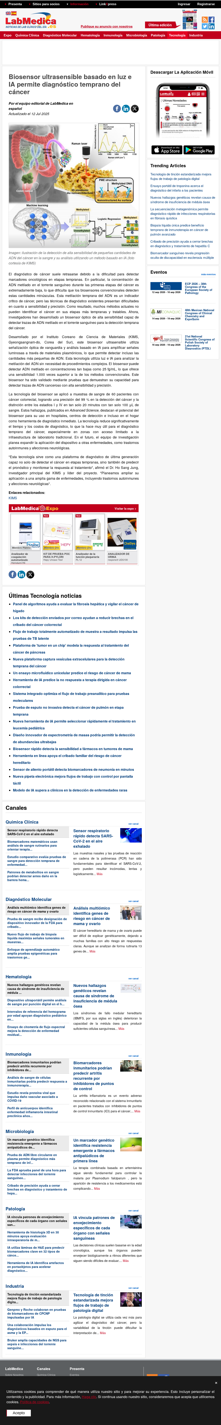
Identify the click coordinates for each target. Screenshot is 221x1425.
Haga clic (89, 1396)
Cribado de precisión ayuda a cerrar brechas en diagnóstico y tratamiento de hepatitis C (181, 243)
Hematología (90, 35)
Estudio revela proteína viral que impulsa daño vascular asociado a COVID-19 (32, 1097)
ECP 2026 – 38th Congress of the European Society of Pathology (198, 288)
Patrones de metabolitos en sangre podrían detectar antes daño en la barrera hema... (33, 876)
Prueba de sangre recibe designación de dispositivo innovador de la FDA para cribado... (37, 923)
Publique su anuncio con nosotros (107, 26)
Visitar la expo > (125, 508)
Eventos (74, 1375)
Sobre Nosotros (14, 1375)
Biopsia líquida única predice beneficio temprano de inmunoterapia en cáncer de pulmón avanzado (179, 229)
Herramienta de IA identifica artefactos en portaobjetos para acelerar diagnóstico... (35, 1267)
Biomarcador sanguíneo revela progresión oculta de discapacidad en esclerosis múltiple (182, 255)
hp (123, 3)
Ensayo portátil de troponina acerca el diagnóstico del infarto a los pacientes (176, 187)
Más (100, 874)
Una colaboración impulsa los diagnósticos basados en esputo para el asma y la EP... (37, 1329)
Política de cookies (34, 1401)
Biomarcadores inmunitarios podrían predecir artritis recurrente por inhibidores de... (34, 1066)
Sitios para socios (46, 4)
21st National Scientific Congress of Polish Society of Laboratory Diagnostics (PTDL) (200, 342)
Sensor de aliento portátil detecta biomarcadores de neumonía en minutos (73, 769)
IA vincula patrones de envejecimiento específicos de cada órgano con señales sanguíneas (94, 1228)
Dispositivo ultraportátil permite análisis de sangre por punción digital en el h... (36, 1002)
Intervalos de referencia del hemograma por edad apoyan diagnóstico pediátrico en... (37, 1015)
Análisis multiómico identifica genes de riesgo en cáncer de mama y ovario (36, 909)
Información (79, 4)
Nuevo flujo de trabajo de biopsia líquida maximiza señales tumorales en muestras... (35, 938)
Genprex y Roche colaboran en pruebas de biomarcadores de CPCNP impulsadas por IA (36, 1313)
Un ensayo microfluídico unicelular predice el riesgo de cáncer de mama (72, 672)
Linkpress (107, 4)
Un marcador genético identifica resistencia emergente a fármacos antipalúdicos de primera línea (94, 1150)
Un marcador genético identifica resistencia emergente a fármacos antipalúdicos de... (32, 1143)
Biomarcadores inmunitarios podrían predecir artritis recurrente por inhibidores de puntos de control (93, 1075)
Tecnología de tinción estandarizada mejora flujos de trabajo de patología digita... (34, 1298)
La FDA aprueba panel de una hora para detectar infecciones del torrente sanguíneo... (36, 1174)
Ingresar (184, 4)
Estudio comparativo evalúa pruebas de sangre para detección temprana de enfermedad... (36, 861)
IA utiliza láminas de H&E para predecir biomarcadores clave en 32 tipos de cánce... (35, 1251)
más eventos (208, 274)
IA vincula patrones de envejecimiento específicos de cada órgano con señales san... (37, 1221)
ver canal (133, 823)
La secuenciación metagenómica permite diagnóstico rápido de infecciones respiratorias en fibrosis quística (182, 213)
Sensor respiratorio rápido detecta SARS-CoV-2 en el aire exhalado (32, 832)
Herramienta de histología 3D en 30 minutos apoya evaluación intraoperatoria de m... (33, 1236)
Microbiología (136, 35)
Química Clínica (27, 35)
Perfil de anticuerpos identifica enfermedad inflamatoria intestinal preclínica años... (32, 1112)
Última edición (160, 24)
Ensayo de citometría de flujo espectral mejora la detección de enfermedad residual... (36, 1031)
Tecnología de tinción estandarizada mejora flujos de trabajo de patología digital (180, 176)
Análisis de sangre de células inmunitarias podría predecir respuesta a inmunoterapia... (37, 1081)
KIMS (13, 497)
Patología (158, 35)
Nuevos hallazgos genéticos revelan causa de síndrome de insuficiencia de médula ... (35, 989)
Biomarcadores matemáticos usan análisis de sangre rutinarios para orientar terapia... (32, 845)
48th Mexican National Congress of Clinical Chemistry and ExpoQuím (199, 314)
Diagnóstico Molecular (60, 35)
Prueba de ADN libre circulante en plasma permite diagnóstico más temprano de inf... (32, 1159)
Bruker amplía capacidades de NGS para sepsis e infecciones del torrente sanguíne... (36, 1344)
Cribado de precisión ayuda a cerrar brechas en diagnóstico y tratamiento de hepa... (37, 1189)
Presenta (15, 4)
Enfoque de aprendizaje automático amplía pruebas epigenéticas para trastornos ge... (33, 953)
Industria (196, 35)
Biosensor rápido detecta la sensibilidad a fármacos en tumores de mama (73, 748)
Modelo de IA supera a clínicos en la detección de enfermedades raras (70, 790)
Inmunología (113, 35)
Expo (7, 35)
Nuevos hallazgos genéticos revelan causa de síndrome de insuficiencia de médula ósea (182, 199)
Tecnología (177, 35)
